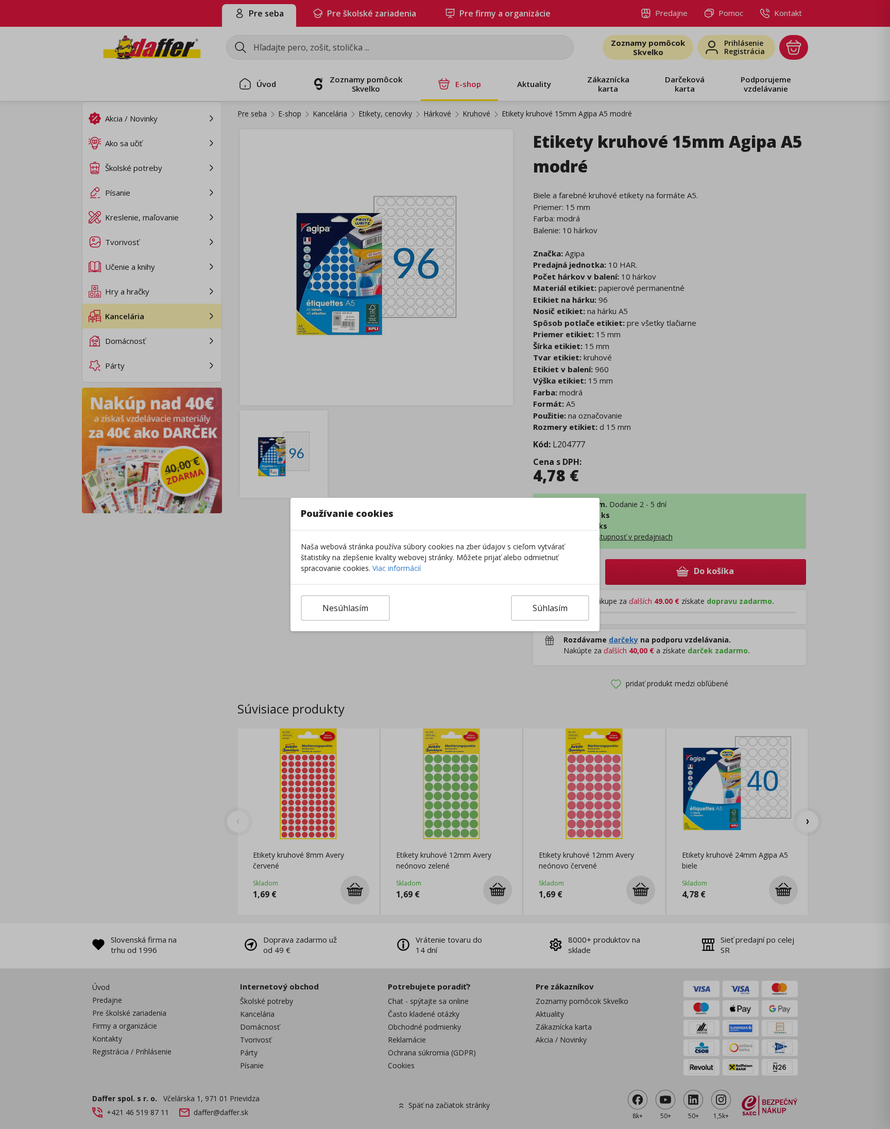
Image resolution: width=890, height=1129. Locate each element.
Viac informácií (396, 568)
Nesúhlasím (345, 608)
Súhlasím (550, 608)
